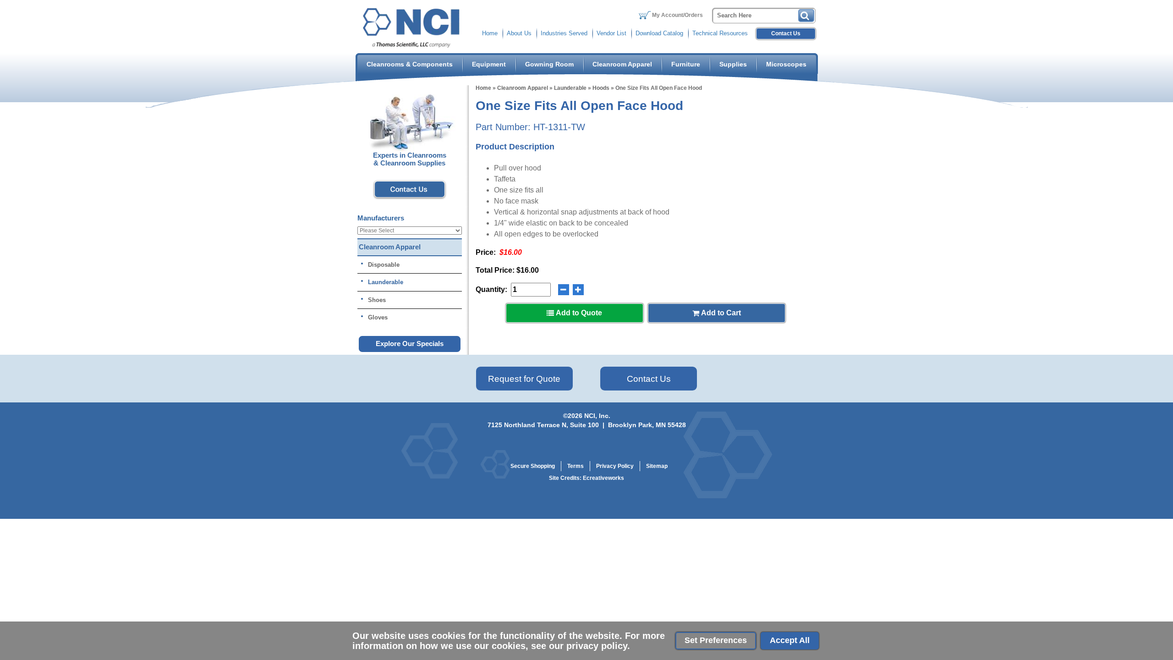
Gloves (378, 317)
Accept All (790, 640)
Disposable (384, 264)
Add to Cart (720, 313)
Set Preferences (716, 640)
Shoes (377, 300)
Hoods (600, 88)
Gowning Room (549, 64)
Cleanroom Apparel (622, 64)
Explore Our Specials (410, 343)
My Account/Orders (677, 15)
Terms (575, 466)
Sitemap (657, 466)
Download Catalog (659, 33)
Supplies (733, 64)
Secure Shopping (532, 466)
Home (490, 33)
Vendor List (611, 33)
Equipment (489, 64)
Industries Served (564, 33)
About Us (519, 33)
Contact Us (785, 33)
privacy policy (596, 646)
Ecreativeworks (603, 478)
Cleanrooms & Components (410, 64)
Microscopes (786, 64)
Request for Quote (524, 379)
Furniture (685, 64)
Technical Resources (720, 33)
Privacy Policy (615, 466)
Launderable (570, 88)
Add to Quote (578, 313)
